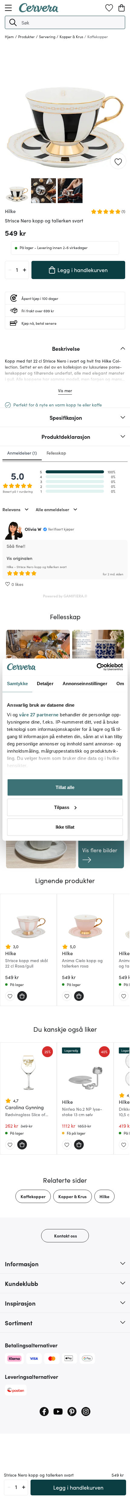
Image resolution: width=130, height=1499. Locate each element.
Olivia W (33, 529)
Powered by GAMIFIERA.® (65, 595)
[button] (13, 22)
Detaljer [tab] (45, 683)
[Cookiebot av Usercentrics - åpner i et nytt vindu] (96, 667)
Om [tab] (120, 683)
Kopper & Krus (72, 1196)
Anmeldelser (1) (22, 453)
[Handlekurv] (121, 8)
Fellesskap (56, 453)
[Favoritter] (109, 8)
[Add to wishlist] (118, 161)
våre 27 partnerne (39, 714)
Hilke (104, 1196)
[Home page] (38, 10)
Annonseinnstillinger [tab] (85, 683)
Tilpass (61, 807)
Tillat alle (65, 787)
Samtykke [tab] (17, 683)
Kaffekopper (33, 1196)
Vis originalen (19, 558)
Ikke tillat (65, 827)
